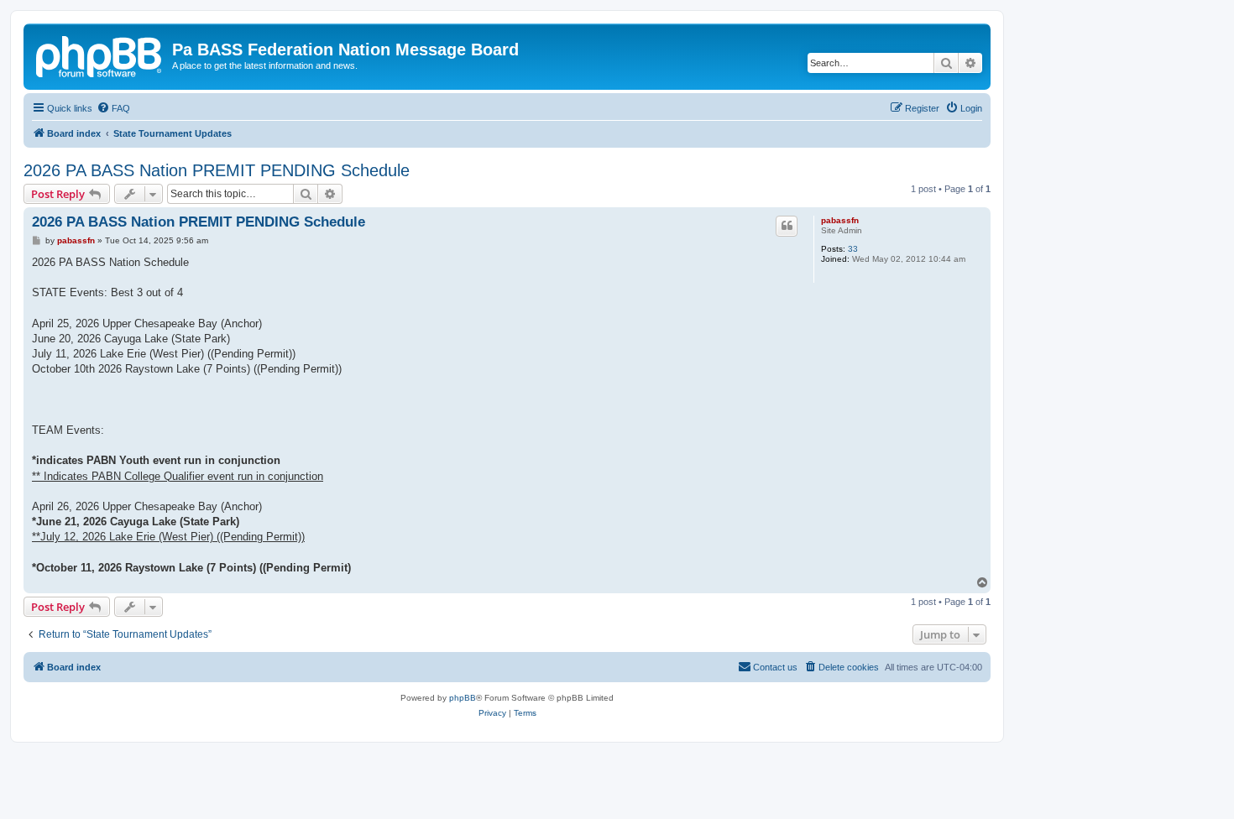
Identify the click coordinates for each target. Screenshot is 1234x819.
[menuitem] (113, 108)
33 (853, 248)
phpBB (462, 697)
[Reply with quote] (786, 226)
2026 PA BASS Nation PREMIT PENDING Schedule (217, 170)
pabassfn (840, 220)
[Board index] (100, 54)
